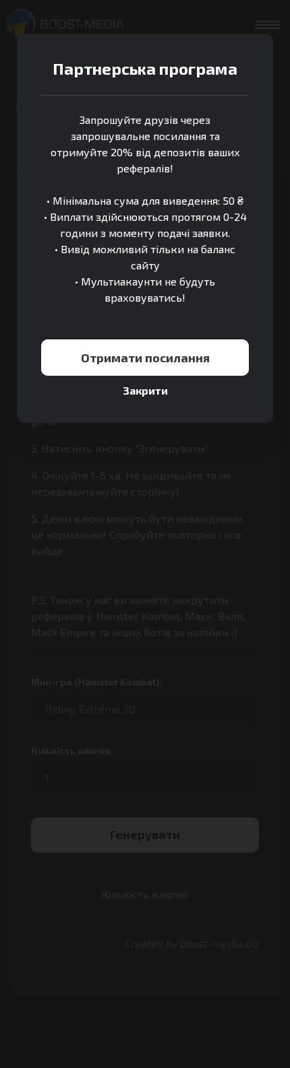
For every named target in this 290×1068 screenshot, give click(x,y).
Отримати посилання (145, 357)
